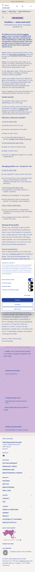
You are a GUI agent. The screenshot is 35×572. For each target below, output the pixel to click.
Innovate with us (9, 522)
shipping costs (24, 561)
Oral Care (7, 490)
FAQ (4, 502)
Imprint (6, 513)
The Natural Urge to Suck (12, 398)
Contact (6, 498)
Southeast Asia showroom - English (11, 540)
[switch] (30, 283)
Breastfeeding (8, 487)
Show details (27, 295)
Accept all (17, 300)
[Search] (17, 6)
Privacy (6, 516)
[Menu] (31, 6)
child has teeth (15, 254)
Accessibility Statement (12, 519)
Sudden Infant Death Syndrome (20, 139)
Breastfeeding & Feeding (12, 473)
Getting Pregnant (10, 463)
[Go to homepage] (4, 6)
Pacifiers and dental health (13, 426)
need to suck (24, 108)
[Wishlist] (22, 6)
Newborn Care (8, 470)
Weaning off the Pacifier (12, 370)
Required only (17, 309)
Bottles (6, 484)
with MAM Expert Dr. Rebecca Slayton (16, 430)
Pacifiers (6, 481)
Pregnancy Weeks (10, 466)
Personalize (17, 304)
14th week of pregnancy (17, 54)
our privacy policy (6, 273)
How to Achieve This (11, 374)
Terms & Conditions (10, 509)
